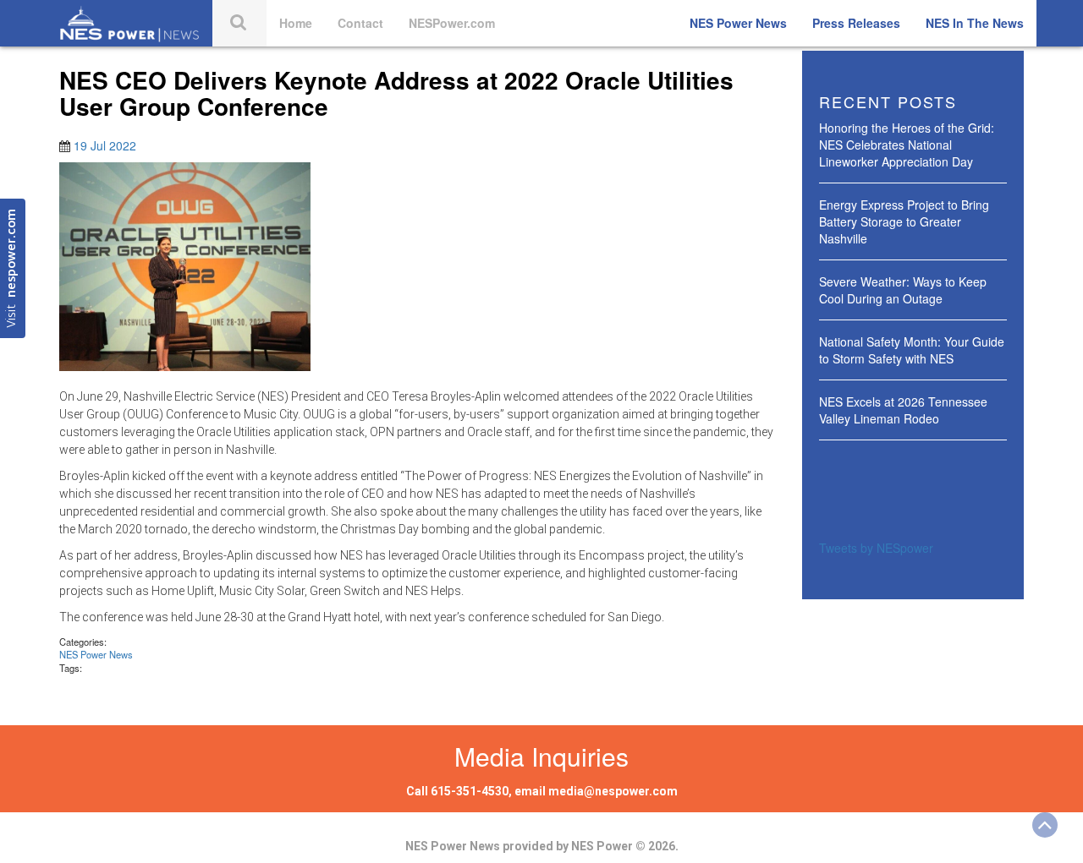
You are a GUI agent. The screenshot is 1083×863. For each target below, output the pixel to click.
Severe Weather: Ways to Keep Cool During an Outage (903, 290)
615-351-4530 (470, 791)
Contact (360, 22)
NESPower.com (452, 22)
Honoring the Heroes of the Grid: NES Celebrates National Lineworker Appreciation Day (906, 144)
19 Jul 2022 (105, 145)
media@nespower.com (613, 791)
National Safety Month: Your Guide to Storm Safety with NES (911, 350)
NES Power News (738, 22)
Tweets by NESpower (876, 547)
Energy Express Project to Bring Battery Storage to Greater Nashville (904, 221)
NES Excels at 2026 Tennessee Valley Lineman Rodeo (903, 410)
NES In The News (975, 22)
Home (295, 22)
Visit (12, 268)
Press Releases (856, 22)
